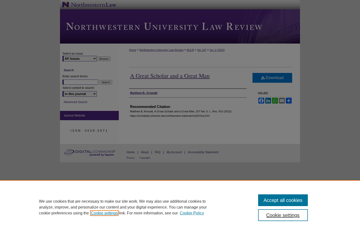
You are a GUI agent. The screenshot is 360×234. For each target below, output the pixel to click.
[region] (180, 207)
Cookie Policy (192, 213)
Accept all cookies (283, 200)
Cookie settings (104, 213)
